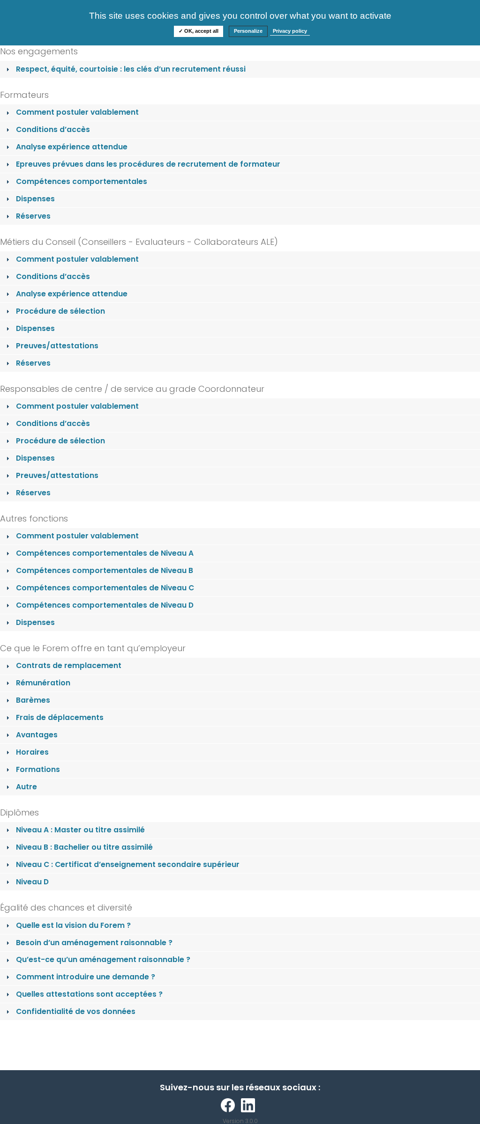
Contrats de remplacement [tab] (68, 665)
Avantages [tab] (37, 735)
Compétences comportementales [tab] (81, 181)
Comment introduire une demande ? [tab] (85, 977)
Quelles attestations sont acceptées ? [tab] (89, 994)
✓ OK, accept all (198, 31)
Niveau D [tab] (32, 882)
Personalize (248, 31)
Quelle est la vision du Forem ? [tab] (73, 925)
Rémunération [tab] (43, 683)
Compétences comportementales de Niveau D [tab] (105, 605)
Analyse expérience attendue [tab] (72, 147)
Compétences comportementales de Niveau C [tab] (105, 588)
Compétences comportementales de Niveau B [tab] (104, 570)
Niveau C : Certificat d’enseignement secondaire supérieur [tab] (128, 864)
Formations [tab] (38, 769)
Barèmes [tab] (33, 700)
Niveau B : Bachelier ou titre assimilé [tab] (84, 847)
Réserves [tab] (33, 216)
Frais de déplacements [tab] (60, 717)
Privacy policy (290, 31)
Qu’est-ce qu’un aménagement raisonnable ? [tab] (103, 959)
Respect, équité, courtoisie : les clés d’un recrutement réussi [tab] (131, 69)
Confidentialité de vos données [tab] (75, 1011)
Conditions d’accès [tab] (53, 129)
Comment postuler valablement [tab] (77, 112)
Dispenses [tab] (35, 199)
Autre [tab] (26, 787)
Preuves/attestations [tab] (57, 346)
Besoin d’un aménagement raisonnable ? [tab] (94, 943)
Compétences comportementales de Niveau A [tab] (105, 553)
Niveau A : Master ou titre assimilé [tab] (80, 830)
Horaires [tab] (32, 752)
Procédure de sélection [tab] (60, 311)
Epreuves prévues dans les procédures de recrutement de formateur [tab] (148, 164)
